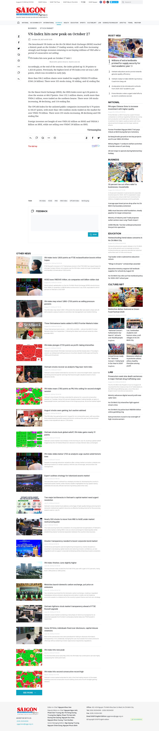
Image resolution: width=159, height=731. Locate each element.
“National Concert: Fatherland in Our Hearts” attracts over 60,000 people (115, 335)
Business (59, 23)
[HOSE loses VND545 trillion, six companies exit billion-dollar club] (29, 287)
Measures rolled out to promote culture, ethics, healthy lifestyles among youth (134, 361)
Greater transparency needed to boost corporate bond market (71, 541)
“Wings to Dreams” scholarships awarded (124, 264)
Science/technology (110, 23)
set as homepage (137, 719)
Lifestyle (123, 23)
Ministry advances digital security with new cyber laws (124, 396)
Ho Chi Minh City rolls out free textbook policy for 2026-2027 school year (125, 277)
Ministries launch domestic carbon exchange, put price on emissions (68, 585)
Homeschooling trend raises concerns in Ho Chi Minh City (125, 239)
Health (66, 23)
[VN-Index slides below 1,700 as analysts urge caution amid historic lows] (29, 461)
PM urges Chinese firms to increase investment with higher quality (123, 107)
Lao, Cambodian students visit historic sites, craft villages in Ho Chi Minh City (134, 335)
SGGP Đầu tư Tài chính (70, 2)
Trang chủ (18, 22)
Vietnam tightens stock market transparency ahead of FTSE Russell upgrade (70, 607)
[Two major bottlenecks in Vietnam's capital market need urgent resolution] (29, 505)
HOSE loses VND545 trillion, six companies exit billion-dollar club (71, 279)
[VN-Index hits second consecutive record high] (29, 679)
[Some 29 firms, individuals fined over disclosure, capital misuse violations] (29, 635)
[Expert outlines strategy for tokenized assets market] (29, 483)
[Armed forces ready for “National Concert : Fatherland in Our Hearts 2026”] (116, 349)
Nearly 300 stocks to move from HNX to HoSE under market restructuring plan (69, 520)
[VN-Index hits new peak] (29, 657)
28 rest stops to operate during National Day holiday (125, 152)
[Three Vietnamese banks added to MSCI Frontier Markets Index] (29, 330)
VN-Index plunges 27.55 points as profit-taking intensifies (69, 345)
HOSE (50, 201)
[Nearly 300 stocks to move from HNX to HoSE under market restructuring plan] (29, 526)
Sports (82, 23)
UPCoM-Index (74, 201)
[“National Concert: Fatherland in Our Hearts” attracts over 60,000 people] (116, 323)
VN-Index (42, 201)
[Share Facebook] (18, 42)
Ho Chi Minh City (36, 23)
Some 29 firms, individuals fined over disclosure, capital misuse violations (71, 629)
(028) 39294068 (22, 721)
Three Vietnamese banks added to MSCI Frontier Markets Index (71, 323)
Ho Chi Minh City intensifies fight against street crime (123, 403)
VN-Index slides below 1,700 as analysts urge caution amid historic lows (72, 455)
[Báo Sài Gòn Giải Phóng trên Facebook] (101, 2)
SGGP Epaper (93, 2)
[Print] (18, 60)
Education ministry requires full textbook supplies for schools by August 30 (123, 270)
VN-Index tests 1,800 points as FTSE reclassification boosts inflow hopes (72, 258)
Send (95, 234)
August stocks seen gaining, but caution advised (65, 410)
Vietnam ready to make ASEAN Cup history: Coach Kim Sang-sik (127, 80)
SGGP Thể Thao (55, 2)
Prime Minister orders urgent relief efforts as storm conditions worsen (127, 94)
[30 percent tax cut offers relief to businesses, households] (125, 172)
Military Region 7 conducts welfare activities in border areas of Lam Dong (125, 145)
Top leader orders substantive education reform (123, 258)
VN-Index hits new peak (54, 650)
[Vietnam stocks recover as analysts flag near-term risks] (29, 374)
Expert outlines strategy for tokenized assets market (67, 476)
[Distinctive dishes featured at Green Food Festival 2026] (125, 297)
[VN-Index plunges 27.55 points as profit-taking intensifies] (29, 352)
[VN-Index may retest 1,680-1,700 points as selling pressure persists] (29, 308)
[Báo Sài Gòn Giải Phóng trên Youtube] (104, 2)
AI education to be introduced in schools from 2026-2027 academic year (126, 87)
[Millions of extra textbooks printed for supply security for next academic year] (125, 48)
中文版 (83, 2)
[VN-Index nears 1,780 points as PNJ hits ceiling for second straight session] (29, 396)
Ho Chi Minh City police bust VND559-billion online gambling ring (124, 411)
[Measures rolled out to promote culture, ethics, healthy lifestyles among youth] (135, 349)
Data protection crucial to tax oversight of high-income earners (124, 418)
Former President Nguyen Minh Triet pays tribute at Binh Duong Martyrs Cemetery (124, 131)
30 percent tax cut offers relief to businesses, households (122, 185)
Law (99, 23)
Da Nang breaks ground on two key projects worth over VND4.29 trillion (124, 138)
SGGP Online (42, 2)
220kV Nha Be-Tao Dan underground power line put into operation (124, 226)
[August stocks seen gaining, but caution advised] (29, 417)
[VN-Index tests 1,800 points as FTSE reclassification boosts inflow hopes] (29, 265)
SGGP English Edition (32, 12)
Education (74, 23)
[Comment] (18, 72)
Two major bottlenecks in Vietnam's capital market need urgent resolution (71, 498)
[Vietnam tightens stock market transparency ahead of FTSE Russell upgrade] (29, 613)
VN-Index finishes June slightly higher (60, 563)
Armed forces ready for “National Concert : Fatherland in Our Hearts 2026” (116, 361)
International (48, 23)
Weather (137, 23)
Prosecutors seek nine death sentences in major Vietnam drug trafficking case (125, 377)
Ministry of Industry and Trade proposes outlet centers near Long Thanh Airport (123, 219)
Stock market (47, 28)
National (25, 23)
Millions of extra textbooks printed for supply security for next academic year (126, 63)
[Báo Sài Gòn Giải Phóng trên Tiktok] (107, 2)
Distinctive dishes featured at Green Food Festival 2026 (123, 310)
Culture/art (91, 23)
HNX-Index (63, 201)
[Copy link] (18, 66)
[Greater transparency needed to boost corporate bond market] (29, 548)
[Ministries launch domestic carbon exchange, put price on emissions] (29, 592)
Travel (130, 23)
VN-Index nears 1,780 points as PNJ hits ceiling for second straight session (72, 389)
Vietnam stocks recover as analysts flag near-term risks (68, 367)
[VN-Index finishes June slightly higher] (29, 570)
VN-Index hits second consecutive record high (64, 671)
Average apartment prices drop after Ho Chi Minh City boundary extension (125, 204)
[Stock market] (18, 78)
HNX (56, 201)
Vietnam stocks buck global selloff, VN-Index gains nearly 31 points (69, 433)
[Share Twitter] (18, 48)
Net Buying (85, 201)
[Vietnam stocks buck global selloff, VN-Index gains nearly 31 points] (29, 439)
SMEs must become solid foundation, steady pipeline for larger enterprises (125, 212)
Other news (23, 253)
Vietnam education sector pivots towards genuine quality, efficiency (127, 73)
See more (28, 692)
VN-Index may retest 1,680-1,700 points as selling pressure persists (69, 302)
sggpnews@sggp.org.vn (25, 724)
